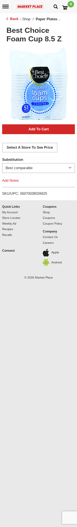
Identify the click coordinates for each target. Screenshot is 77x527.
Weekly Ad (9, 223)
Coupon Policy (52, 223)
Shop (26, 19)
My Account (10, 212)
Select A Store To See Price (30, 147)
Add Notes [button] (10, 181)
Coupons (49, 206)
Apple (55, 252)
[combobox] (38, 168)
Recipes (7, 229)
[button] (38, 129)
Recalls (7, 235)
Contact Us (50, 237)
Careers (48, 242)
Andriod (56, 262)
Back (13, 19)
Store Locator (11, 217)
